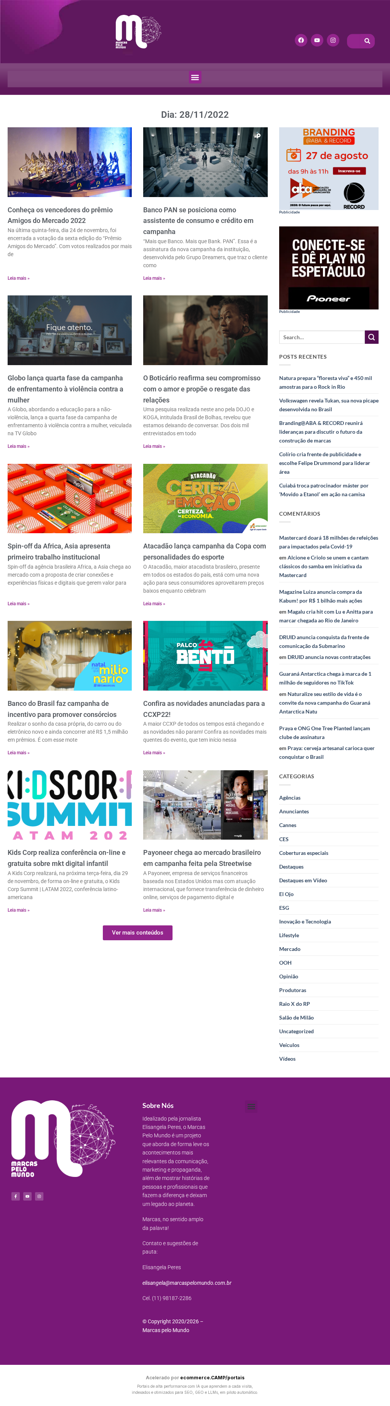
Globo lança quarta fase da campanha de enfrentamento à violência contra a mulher (65, 389)
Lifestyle (289, 935)
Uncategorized (296, 1031)
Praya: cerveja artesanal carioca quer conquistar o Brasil (327, 752)
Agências (289, 797)
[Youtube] (317, 40)
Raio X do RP (294, 1003)
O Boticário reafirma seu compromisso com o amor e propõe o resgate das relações (202, 389)
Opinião (288, 976)
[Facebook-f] (15, 1196)
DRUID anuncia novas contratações (329, 657)
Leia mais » (19, 278)
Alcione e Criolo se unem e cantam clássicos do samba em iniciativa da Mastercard (324, 566)
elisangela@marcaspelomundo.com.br (187, 1283)
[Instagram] (333, 40)
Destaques (291, 866)
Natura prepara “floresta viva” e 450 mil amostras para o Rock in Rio (325, 382)
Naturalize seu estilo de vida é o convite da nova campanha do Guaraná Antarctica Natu (324, 703)
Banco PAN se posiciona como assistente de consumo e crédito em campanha (198, 221)
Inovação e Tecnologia (305, 921)
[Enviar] (372, 337)
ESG (284, 907)
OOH (285, 962)
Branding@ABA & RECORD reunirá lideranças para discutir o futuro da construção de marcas (321, 432)
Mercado (289, 949)
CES (284, 839)
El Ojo (286, 894)
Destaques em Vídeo (303, 880)
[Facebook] (301, 40)
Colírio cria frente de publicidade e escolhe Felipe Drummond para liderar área (324, 463)
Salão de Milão (296, 1017)
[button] (195, 77)
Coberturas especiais (303, 853)
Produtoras (292, 990)
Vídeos (287, 1058)
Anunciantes (294, 811)
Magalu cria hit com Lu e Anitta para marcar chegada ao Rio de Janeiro (326, 616)
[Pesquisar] (367, 41)
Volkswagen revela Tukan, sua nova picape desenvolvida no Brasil (329, 404)
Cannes (287, 825)
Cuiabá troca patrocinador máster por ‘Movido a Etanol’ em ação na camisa (324, 489)
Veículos (289, 1045)
